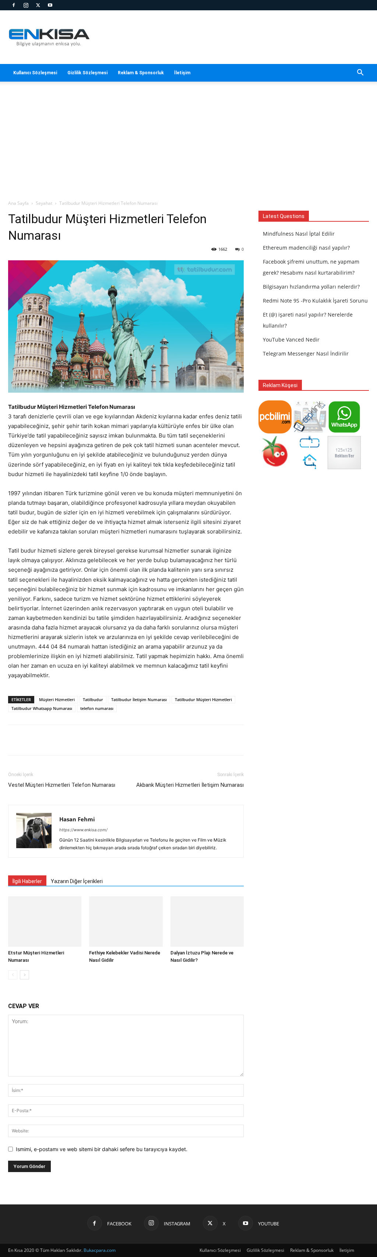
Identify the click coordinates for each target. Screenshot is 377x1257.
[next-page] (24, 974)
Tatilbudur (93, 699)
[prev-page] (12, 974)
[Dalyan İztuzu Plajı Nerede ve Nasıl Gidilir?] (207, 921)
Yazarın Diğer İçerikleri (77, 881)
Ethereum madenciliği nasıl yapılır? (306, 247)
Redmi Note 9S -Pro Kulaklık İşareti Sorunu (315, 300)
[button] (360, 73)
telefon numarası (96, 708)
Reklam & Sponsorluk (141, 72)
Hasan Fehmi (77, 819)
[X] (37, 5)
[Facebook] (13, 5)
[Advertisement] (188, 144)
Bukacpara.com (100, 1250)
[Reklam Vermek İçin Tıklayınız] (344, 467)
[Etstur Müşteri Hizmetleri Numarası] (44, 921)
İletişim (182, 72)
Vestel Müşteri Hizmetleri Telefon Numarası (61, 785)
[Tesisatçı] (309, 467)
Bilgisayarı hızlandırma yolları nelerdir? (311, 286)
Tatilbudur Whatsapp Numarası (41, 708)
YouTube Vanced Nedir (291, 339)
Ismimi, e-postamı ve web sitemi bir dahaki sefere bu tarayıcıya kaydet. (101, 1149)
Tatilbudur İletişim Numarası (139, 699)
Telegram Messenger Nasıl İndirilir (306, 353)
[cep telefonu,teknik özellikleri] (309, 431)
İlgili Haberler (27, 881)
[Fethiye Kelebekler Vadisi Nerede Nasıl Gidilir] (125, 921)
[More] (229, 740)
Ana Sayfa (18, 203)
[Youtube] (50, 5)
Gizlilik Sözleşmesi (87, 72)
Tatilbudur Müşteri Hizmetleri (203, 699)
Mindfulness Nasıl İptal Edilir (299, 233)
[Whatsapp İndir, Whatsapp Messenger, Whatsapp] (344, 431)
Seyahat (44, 203)
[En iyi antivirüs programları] (275, 431)
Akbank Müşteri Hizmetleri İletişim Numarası (190, 785)
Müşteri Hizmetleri (57, 699)
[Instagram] (25, 5)
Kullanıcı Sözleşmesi (35, 72)
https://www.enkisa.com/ (83, 829)
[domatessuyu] (275, 467)
